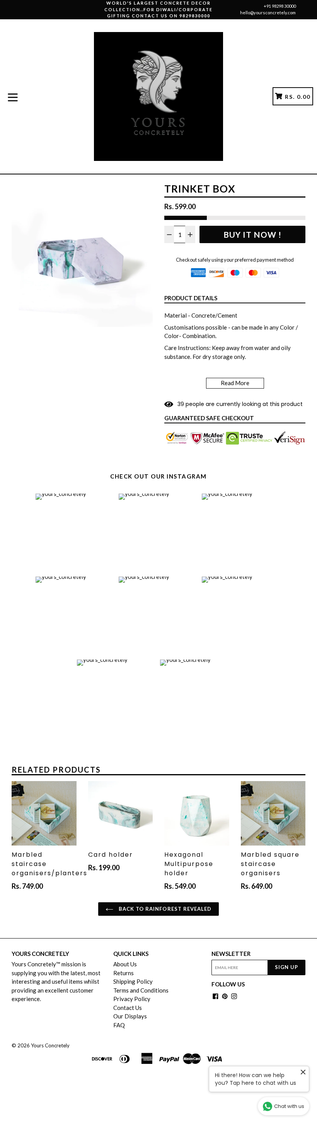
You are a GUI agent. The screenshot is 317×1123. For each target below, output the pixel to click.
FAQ (119, 1025)
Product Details (190, 297)
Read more (235, 382)
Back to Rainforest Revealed (164, 909)
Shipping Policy (133, 981)
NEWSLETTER (231, 953)
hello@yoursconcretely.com (268, 12)
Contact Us (127, 1007)
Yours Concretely (50, 1045)
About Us (125, 964)
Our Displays (130, 1016)
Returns (123, 972)
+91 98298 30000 (280, 5)
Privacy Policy (131, 998)
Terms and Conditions (141, 990)
